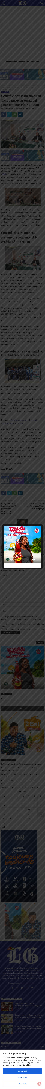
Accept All (22, 1071)
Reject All (22, 1084)
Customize (22, 1077)
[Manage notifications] (39, 1084)
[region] (22, 1069)
